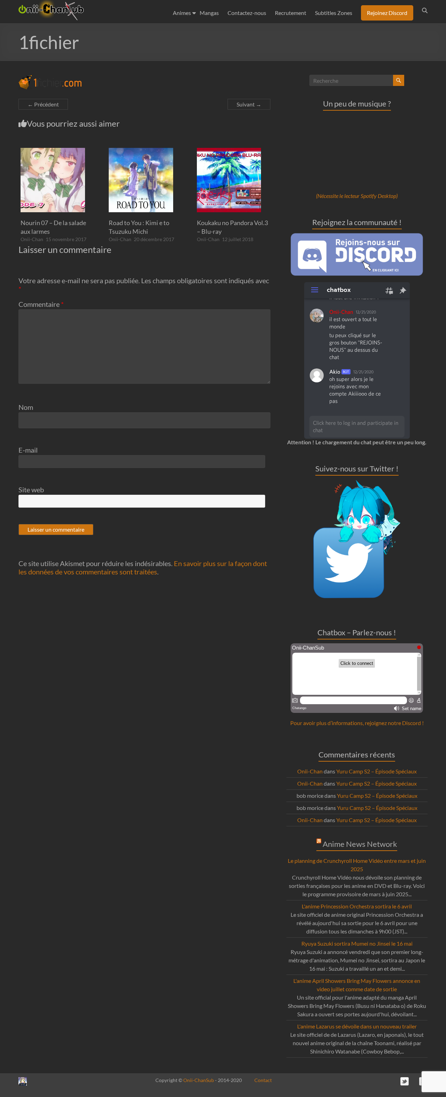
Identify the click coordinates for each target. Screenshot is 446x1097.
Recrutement (290, 12)
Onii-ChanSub (198, 1080)
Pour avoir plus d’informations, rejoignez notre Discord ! (357, 723)
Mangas (209, 12)
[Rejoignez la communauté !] (357, 236)
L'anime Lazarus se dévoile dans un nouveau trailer (357, 1026)
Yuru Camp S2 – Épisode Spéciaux (376, 771)
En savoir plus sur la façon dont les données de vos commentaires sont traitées (142, 567)
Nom (25, 407)
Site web (31, 489)
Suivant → (249, 104)
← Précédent (43, 104)
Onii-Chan (32, 239)
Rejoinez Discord (387, 12)
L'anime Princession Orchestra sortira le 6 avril (357, 906)
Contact (263, 1080)
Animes (182, 12)
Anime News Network (360, 844)
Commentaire (41, 304)
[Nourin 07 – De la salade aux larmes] (53, 151)
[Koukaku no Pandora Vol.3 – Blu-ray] (229, 151)
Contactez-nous (247, 12)
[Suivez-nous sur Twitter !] (356, 483)
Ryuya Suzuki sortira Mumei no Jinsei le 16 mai (357, 943)
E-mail (28, 450)
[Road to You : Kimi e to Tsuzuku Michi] (141, 151)
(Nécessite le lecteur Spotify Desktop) (357, 195)
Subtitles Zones (333, 12)
